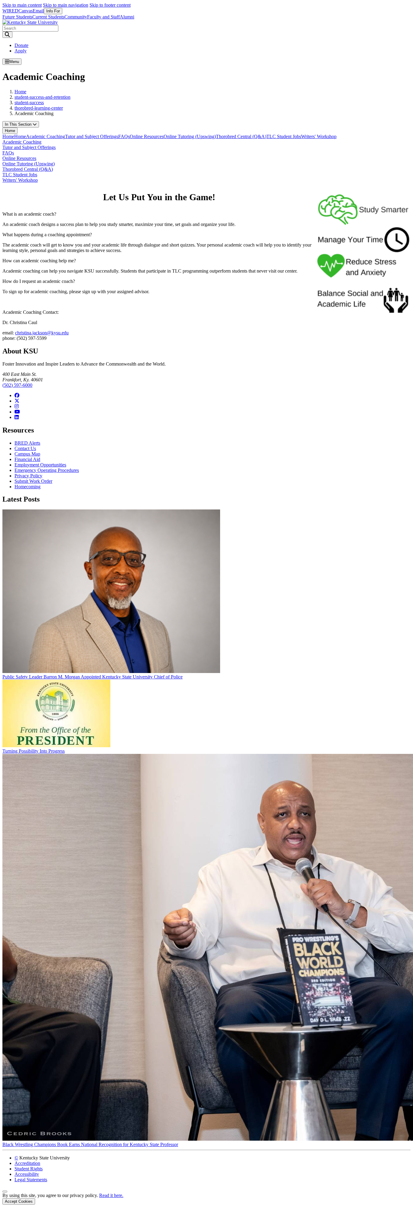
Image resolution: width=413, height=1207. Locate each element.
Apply (21, 50)
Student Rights (29, 1168)
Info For (53, 11)
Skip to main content (22, 5)
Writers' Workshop (319, 136)
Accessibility (27, 1174)
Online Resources (147, 136)
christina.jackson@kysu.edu (42, 332)
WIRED (10, 10)
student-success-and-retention (42, 97)
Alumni (127, 16)
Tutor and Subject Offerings (91, 136)
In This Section (19, 124)
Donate (21, 45)
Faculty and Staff (103, 16)
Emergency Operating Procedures (47, 470)
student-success (29, 102)
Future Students (17, 16)
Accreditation (27, 1163)
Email (38, 10)
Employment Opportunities (40, 464)
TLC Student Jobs (283, 136)
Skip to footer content (110, 5)
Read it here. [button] (111, 1195)
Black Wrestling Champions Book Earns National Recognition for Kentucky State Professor (90, 1144)
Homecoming (28, 486)
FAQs (124, 136)
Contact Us (25, 448)
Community (75, 16)
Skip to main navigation (65, 5)
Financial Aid (27, 459)
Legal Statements (31, 1179)
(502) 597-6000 (17, 385)
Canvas (25, 10)
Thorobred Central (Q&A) (241, 136)
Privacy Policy (28, 475)
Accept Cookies (19, 1201)
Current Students (48, 16)
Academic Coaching (45, 136)
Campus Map (27, 453)
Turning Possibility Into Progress (33, 751)
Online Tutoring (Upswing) (190, 136)
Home (20, 91)
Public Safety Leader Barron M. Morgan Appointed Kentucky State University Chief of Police (92, 676)
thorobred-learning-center (39, 108)
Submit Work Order (33, 481)
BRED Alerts (27, 443)
